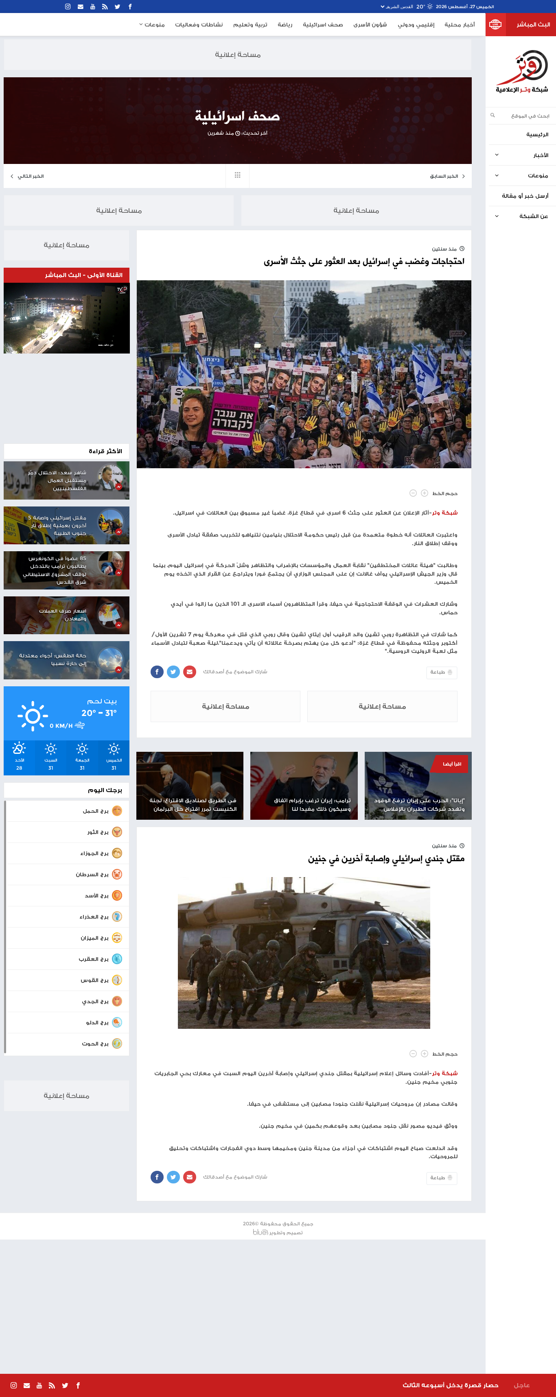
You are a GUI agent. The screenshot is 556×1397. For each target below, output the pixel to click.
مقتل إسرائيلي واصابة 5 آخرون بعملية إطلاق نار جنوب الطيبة (57, 525)
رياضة (285, 24)
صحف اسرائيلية (323, 24)
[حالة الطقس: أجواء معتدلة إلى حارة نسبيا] (111, 660)
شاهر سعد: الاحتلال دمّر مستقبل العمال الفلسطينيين (57, 480)
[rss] (105, 6)
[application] (67, 318)
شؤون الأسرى (370, 24)
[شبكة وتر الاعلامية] (521, 71)
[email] (80, 6)
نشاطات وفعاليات (199, 24)
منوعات (154, 24)
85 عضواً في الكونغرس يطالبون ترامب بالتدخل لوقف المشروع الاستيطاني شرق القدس (54, 570)
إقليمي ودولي (416, 24)
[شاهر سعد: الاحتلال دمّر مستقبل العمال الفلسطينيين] (111, 477)
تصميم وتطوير (286, 1232)
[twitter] (118, 6)
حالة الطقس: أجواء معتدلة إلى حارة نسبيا (52, 659)
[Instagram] (68, 6)
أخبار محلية (459, 24)
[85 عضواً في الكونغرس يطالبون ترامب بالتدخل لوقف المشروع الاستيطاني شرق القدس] (111, 563)
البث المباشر (533, 24)
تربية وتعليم (250, 24)
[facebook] (130, 6)
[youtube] (93, 6)
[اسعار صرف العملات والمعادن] (111, 615)
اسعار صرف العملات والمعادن (62, 615)
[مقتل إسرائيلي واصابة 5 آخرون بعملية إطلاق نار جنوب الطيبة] (111, 522)
